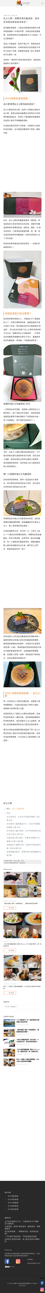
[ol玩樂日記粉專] (7, 1263)
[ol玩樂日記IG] (18, 1263)
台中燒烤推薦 (13, 1206)
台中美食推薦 (13, 1199)
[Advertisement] (22, 165)
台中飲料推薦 (13, 1209)
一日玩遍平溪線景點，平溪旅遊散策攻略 (21, 1236)
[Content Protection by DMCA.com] (10, 1267)
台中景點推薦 (13, 1196)
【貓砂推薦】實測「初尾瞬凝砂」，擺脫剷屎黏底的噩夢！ (21, 903)
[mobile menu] (42, 3)
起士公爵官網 (18, 809)
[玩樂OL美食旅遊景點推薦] (23, 3)
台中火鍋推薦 (13, 1203)
